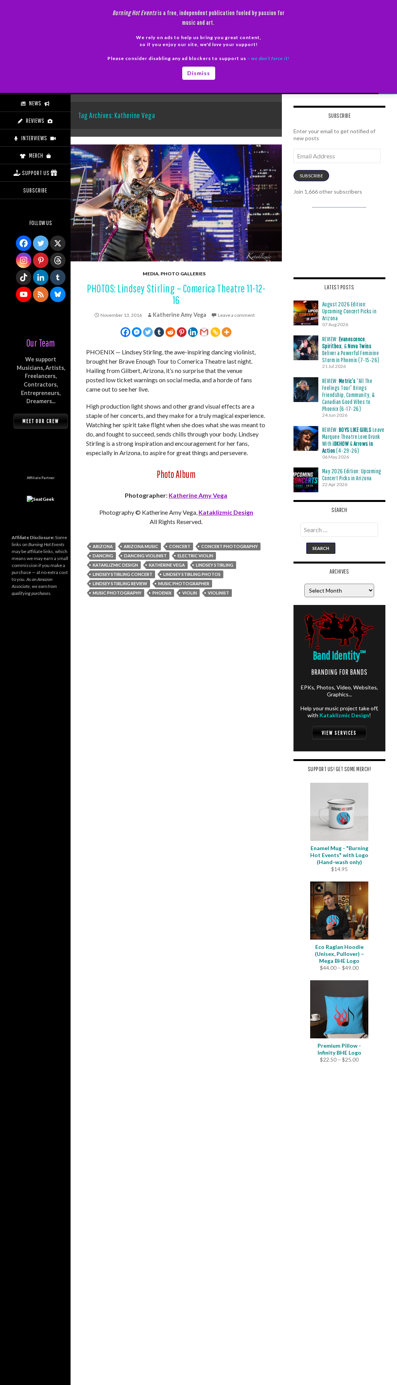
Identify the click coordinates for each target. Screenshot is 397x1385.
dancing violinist (145, 555)
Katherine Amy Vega (179, 314)
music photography (117, 592)
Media (151, 274)
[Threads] (58, 260)
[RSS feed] (40, 294)
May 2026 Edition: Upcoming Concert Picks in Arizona (351, 474)
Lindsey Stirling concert (122, 574)
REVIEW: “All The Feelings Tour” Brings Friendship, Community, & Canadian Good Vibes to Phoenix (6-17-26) (348, 394)
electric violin (195, 555)
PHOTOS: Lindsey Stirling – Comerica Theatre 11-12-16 (176, 294)
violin (189, 592)
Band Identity (339, 655)
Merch (36, 155)
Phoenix (161, 592)
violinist (218, 592)
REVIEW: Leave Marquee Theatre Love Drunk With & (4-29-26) (353, 440)
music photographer (183, 583)
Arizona (103, 546)
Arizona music (141, 546)
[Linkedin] (193, 332)
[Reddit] (170, 332)
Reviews (35, 120)
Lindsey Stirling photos (192, 574)
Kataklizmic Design (225, 512)
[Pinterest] (181, 332)
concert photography (229, 546)
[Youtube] (23, 294)
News (35, 103)
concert (179, 546)
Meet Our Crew (40, 421)
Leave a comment (236, 315)
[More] (226, 332)
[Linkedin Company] (40, 277)
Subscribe (311, 175)
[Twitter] (148, 332)
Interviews (34, 137)
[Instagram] (23, 260)
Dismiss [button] (198, 73)
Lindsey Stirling (214, 564)
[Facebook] (125, 332)
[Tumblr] (159, 332)
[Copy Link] (215, 332)
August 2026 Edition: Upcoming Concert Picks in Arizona (349, 311)
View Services (339, 733)
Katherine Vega (167, 564)
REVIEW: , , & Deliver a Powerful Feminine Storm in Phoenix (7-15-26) (351, 349)
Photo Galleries (183, 274)
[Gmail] (204, 332)
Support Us (36, 172)
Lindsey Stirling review (120, 583)
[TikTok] (23, 277)
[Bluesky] (58, 294)
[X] (58, 243)
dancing (103, 555)
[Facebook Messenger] (137, 332)
